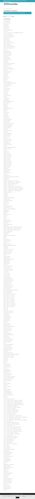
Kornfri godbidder (6, 239)
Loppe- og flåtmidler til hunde (8, 280)
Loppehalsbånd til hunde (7, 281)
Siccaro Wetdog (6, 369)
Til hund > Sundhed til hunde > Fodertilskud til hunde (12, 426)
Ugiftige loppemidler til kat (8, 467)
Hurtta (4, 204)
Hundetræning (6, 203)
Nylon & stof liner (6, 313)
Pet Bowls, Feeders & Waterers (8, 326)
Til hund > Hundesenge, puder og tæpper (10, 405)
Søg (12, 16)
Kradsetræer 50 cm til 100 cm (8, 249)
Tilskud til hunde (6, 446)
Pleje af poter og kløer (7, 341)
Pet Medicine (5, 331)
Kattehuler (5, 222)
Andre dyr (5, 31)
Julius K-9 (5, 215)
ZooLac (5, 489)
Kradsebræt (5, 246)
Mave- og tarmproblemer (7, 292)
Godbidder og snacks (7, 165)
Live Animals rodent (7, 277)
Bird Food (5, 70)
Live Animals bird (6, 273)
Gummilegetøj (6, 171)
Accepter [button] (17, 497)
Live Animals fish (6, 274)
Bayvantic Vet (6, 56)
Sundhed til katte (6, 390)
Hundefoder (5, 179)
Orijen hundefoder (6, 317)
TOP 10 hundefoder (6, 447)
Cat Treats (5, 94)
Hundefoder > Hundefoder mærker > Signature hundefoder (13, 187)
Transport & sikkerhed (7, 453)
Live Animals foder (6, 275)
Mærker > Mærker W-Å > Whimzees (9, 305)
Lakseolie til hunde (6, 256)
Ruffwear (5, 361)
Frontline (5, 145)
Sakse (4, 362)
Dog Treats (5, 115)
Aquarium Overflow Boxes (7, 45)
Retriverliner (5, 359)
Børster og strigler (6, 81)
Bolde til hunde (6, 77)
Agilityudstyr (5, 25)
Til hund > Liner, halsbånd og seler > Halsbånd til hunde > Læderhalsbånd (15, 417)
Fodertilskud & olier (6, 143)
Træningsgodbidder (7, 460)
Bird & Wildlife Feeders (7, 64)
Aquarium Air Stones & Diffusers (8, 35)
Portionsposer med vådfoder (8, 344)
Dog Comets (5, 106)
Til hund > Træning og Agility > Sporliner (10, 438)
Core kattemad (6, 99)
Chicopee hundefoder (7, 95)
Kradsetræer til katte (7, 253)
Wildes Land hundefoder (7, 478)
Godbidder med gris (7, 157)
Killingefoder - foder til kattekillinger (9, 235)
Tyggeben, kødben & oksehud (8, 464)
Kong (4, 238)
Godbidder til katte (6, 166)
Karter (4, 218)
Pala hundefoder (6, 320)
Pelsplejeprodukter (6, 324)
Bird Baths (5, 66)
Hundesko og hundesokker (8, 200)
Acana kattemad (6, 21)
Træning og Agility (6, 459)
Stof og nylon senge (6, 386)
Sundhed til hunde (6, 389)
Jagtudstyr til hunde (7, 214)
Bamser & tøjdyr (6, 50)
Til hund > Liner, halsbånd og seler (9, 414)
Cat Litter (5, 87)
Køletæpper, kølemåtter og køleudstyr (9, 245)
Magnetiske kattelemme (7, 291)
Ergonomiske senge (6, 120)
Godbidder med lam (7, 161)
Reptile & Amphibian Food (7, 352)
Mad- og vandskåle (6, 288)
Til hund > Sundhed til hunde (8, 425)
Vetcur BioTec (6, 471)
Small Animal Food (6, 375)
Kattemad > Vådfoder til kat (8, 231)
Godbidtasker (6, 168)
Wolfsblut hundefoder (7, 481)
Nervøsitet (5, 309)
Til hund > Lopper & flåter (7, 421)
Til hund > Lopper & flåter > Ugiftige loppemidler (11, 422)
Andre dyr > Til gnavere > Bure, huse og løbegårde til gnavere (13, 32)
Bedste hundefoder (6, 57)
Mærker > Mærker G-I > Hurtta (8, 295)
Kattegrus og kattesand (7, 221)
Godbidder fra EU (6, 152)
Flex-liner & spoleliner (7, 134)
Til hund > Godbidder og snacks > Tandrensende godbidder (13, 403)
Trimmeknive (5, 461)
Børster (5, 80)
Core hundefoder (6, 98)
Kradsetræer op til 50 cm (7, 250)
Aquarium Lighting (6, 43)
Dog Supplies (6, 112)
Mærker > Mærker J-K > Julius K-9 (9, 296)
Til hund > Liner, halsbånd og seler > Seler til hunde (11, 418)
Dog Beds (5, 105)
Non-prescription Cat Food (8, 310)
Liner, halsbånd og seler (7, 270)
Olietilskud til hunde (7, 316)
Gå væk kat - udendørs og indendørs (9, 147)
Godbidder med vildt (7, 164)
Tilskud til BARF (6, 445)
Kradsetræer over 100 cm (7, 252)
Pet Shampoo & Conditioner (8, 334)
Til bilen (5, 396)
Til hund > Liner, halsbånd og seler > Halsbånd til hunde (12, 415)
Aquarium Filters (6, 39)
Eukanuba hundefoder (7, 126)
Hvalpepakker (6, 211)
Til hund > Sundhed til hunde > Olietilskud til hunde (12, 428)
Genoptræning (6, 151)
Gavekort (5, 150)
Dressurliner (5, 116)
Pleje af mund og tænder (7, 338)
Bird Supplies (6, 73)
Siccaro (5, 368)
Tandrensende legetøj (7, 393)
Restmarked (5, 358)
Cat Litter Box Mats (6, 88)
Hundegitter (5, 193)
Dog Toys (5, 113)
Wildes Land (5, 477)
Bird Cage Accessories (7, 67)
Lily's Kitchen (5, 264)
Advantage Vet (6, 24)
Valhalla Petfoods (6, 468)
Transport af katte (6, 454)
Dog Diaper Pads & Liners (7, 108)
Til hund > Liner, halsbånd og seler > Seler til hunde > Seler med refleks (14, 419)
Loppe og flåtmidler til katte (8, 278)
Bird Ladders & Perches (7, 71)
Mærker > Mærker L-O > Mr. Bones (9, 299)
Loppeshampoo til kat (7, 284)
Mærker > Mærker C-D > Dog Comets (9, 294)
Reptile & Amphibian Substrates (8, 355)
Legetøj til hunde (6, 260)
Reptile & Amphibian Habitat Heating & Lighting (11, 354)
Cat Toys (5, 92)
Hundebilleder (6, 178)
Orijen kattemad (6, 319)
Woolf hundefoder (6, 485)
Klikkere (5, 236)
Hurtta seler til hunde (7, 207)
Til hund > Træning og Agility (8, 435)
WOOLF (5, 484)
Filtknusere (5, 129)
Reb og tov (5, 351)
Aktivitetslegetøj (6, 27)
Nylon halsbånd (6, 315)
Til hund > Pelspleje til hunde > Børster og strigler (11, 424)
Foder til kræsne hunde (7, 140)
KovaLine (5, 242)
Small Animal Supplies (7, 379)
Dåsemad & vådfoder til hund (8, 101)
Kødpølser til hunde (7, 243)
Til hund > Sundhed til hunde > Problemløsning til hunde (12, 431)
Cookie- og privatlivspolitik (15, 494)
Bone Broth (5, 78)
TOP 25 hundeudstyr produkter (8, 449)
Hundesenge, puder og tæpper (8, 197)
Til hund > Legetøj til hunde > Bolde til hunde (10, 411)
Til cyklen (5, 397)
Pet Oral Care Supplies (7, 333)
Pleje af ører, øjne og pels (7, 340)
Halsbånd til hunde (6, 172)
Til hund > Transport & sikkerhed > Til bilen (10, 432)
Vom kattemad (6, 475)
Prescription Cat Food (7, 345)
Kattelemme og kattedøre (7, 224)
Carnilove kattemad (6, 85)
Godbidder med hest (7, 158)
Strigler (5, 387)
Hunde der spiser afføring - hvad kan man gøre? (11, 176)
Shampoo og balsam (7, 366)
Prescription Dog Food (7, 347)
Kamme (5, 217)
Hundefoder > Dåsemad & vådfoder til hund (10, 183)
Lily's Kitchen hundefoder (7, 266)
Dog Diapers (5, 109)
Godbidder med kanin (7, 159)
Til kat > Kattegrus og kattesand (8, 439)
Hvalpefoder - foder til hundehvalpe (9, 208)
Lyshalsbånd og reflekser (7, 287)
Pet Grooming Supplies (7, 330)
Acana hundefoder (6, 20)
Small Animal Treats (7, 380)
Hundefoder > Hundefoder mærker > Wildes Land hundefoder (13, 189)
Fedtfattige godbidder (7, 127)
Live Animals (5, 271)
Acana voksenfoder (6, 22)
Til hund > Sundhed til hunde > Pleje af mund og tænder (12, 429)
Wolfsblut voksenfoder (7, 482)
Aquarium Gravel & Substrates (8, 42)
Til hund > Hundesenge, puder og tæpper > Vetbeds (11, 407)
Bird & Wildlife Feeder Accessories (9, 63)
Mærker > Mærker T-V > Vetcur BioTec (9, 303)
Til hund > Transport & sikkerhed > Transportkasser (11, 433)
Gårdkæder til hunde (7, 148)
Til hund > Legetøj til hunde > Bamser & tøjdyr (11, 410)
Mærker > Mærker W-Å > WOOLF (8, 306)
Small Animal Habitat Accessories (9, 376)
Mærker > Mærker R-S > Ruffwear (9, 301)
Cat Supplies (5, 91)
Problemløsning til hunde (7, 348)
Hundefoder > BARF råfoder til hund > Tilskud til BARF (12, 182)
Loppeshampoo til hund (7, 282)
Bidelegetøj (5, 60)
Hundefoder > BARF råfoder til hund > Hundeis (11, 180)
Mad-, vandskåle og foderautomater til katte (10, 289)
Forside (5, 8)
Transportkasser (6, 457)
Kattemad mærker (6, 232)
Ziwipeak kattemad (6, 488)
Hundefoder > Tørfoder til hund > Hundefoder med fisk (12, 190)
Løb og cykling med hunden (8, 285)
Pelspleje (5, 322)
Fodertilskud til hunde (7, 144)
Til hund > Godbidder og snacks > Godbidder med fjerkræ (12, 400)
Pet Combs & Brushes (7, 329)
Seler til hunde (6, 365)
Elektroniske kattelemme (7, 119)
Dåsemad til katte (6, 102)
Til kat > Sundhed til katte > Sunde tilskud (10, 443)
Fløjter (4, 137)
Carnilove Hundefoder (7, 84)
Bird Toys (5, 74)
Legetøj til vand (6, 263)
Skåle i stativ (5, 372)
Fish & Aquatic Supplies (7, 130)
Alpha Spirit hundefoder (7, 29)
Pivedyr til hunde (6, 337)
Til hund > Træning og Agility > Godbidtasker (10, 436)
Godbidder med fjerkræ (7, 155)
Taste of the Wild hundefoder (8, 394)
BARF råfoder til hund (7, 53)
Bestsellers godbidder (7, 59)
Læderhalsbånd (6, 257)
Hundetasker (5, 201)
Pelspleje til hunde (6, 323)
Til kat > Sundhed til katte (7, 442)
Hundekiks (5, 194)
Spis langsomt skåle (7, 383)
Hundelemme (6, 196)
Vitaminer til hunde (6, 474)
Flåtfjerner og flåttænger (7, 133)
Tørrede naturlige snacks (7, 452)
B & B (4, 49)
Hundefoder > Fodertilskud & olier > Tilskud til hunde (12, 186)
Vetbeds (5, 470)
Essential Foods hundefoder (8, 123)
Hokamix (5, 173)
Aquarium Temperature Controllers (9, 46)
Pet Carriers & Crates (7, 327)
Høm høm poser (6, 175)
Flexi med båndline (6, 136)
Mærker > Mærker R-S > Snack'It (8, 302)
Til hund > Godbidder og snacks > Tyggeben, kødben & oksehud (13, 404)
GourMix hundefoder (7, 169)
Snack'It (5, 382)
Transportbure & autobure (8, 456)
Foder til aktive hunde (7, 138)
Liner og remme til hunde (7, 268)
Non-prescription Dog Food (8, 312)
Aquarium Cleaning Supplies (8, 36)
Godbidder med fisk (7, 154)
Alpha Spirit (5, 28)
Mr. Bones (5, 308)
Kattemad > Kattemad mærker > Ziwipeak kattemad (11, 229)
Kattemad (5, 225)
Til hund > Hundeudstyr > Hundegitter (9, 408)
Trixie (4, 463)
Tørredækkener (6, 450)
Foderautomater (6, 141)
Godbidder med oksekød (7, 162)
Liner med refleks (6, 267)
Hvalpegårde (5, 210)
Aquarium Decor (6, 38)
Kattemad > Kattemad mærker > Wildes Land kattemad (12, 228)
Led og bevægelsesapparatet (8, 259)
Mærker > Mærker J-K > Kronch (8, 298)
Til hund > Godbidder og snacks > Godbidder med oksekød (12, 401)
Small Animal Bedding (7, 373)
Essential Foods (6, 122)
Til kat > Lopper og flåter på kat (8, 440)
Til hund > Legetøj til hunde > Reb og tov (10, 412)
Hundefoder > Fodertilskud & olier (9, 185)
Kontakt (21, 494)
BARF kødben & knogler (7, 52)
